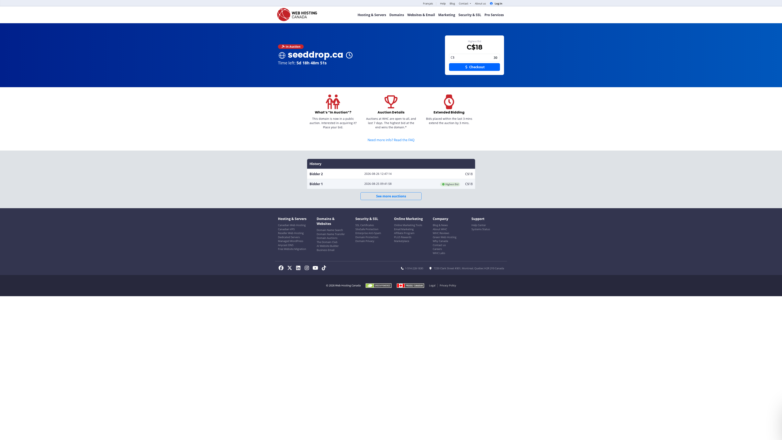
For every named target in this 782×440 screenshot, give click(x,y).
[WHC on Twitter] (291, 268)
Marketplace (401, 241)
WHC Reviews (441, 233)
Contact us (439, 245)
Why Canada (440, 241)
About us (480, 3)
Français (428, 3)
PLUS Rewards (402, 237)
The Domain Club (327, 242)
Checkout (476, 67)
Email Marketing (404, 229)
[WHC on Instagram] (308, 268)
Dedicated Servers (289, 237)
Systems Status (480, 229)
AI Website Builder (328, 246)
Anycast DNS (285, 245)
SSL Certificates (364, 225)
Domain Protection (366, 237)
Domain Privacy (364, 241)
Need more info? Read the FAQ (391, 140)
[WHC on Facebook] (282, 268)
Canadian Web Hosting (292, 225)
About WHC (440, 229)
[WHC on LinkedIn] (299, 268)
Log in (498, 3)
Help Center (478, 225)
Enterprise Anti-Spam (368, 233)
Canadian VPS (286, 229)
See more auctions (391, 196)
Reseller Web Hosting (291, 233)
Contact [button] (464, 3)
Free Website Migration (292, 249)
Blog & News (440, 225)
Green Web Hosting (444, 237)
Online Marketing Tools (408, 225)
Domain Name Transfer (331, 234)
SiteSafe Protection (366, 229)
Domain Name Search (330, 230)
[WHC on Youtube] (316, 268)
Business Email (325, 250)
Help (443, 3)
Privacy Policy (448, 285)
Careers (437, 249)
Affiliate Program (404, 233)
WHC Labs (439, 253)
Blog (452, 3)
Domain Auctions (327, 238)
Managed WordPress (290, 241)
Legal (432, 285)
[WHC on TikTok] (324, 268)
